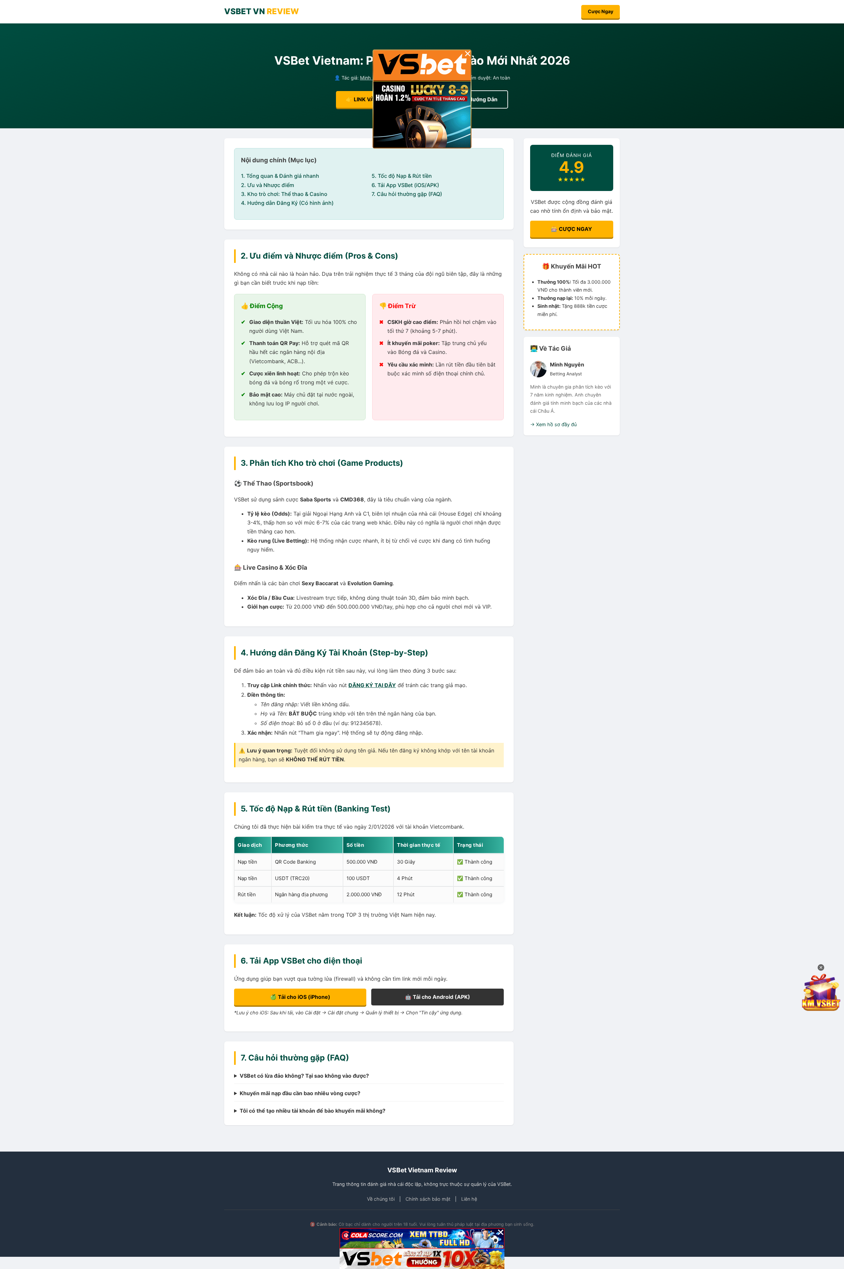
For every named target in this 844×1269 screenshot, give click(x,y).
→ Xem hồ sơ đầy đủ (553, 424)
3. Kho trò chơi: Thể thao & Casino (284, 194)
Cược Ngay (600, 11)
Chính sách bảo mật (428, 1199)
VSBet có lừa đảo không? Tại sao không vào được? (304, 1075)
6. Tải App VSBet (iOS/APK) (405, 185)
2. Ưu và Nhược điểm (267, 185)
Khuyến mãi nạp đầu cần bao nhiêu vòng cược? (300, 1093)
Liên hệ (469, 1199)
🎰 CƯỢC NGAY (571, 229)
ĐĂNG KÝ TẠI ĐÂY (372, 685)
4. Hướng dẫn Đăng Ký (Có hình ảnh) (287, 203)
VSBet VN (261, 11)
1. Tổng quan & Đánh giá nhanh (280, 176)
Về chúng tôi (381, 1199)
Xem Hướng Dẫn (476, 99)
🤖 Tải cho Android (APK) (437, 997)
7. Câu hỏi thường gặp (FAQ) (407, 194)
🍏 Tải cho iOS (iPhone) (300, 997)
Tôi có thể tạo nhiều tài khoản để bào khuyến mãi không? (312, 1110)
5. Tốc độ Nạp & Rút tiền (402, 176)
